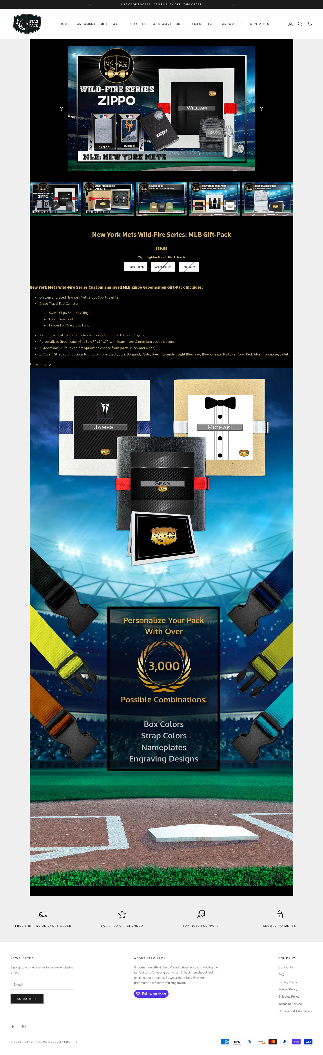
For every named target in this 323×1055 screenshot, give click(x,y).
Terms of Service (290, 1004)
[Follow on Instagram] (24, 1026)
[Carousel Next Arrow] (261, 108)
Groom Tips (232, 23)
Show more (38, 364)
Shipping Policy (288, 997)
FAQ (211, 23)
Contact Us (286, 967)
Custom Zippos (166, 23)
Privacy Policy (287, 982)
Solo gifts (136, 23)
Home (65, 23)
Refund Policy (287, 989)
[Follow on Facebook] (13, 1026)
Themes (194, 23)
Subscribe (27, 999)
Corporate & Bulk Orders (295, 1011)
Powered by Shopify (60, 1041)
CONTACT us (261, 23)
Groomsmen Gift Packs (98, 23)
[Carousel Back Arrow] (61, 108)
